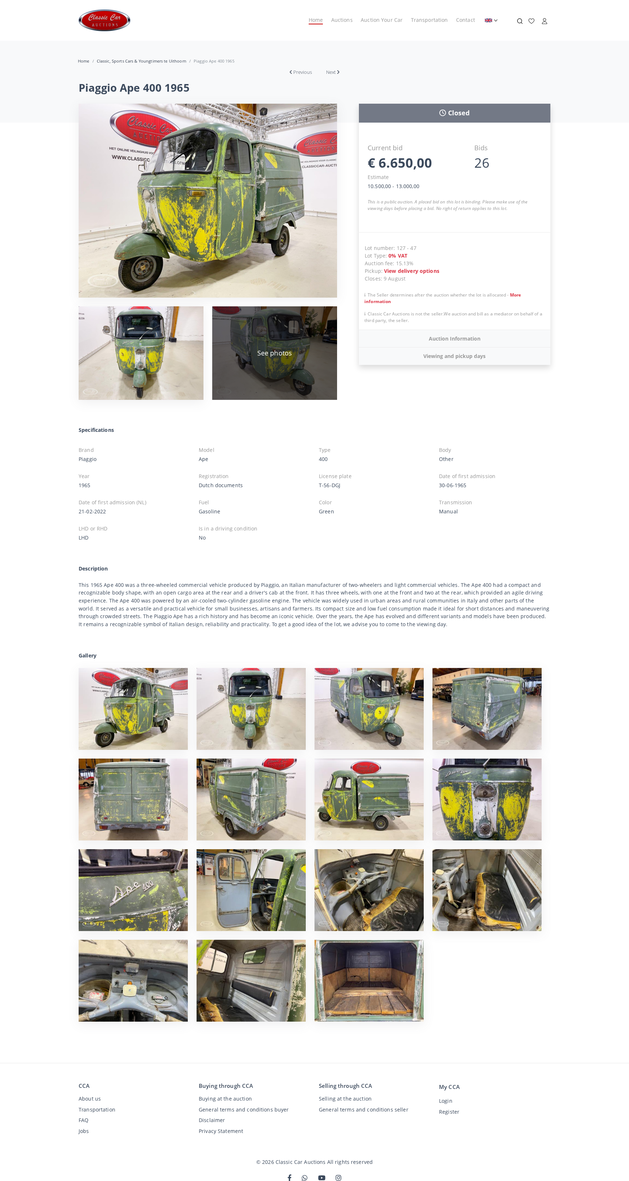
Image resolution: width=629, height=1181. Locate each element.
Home (316, 19)
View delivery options (411, 270)
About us (90, 1098)
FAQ (83, 1120)
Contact (465, 19)
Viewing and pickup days (454, 356)
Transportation (429, 19)
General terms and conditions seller (363, 1109)
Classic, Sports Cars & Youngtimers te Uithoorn (141, 61)
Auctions (342, 19)
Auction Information (454, 338)
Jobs (84, 1131)
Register (449, 1111)
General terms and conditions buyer (244, 1109)
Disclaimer (212, 1120)
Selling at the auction (345, 1098)
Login (445, 1100)
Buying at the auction (225, 1098)
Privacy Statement (221, 1131)
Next (331, 72)
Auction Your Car (382, 19)
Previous (302, 72)
